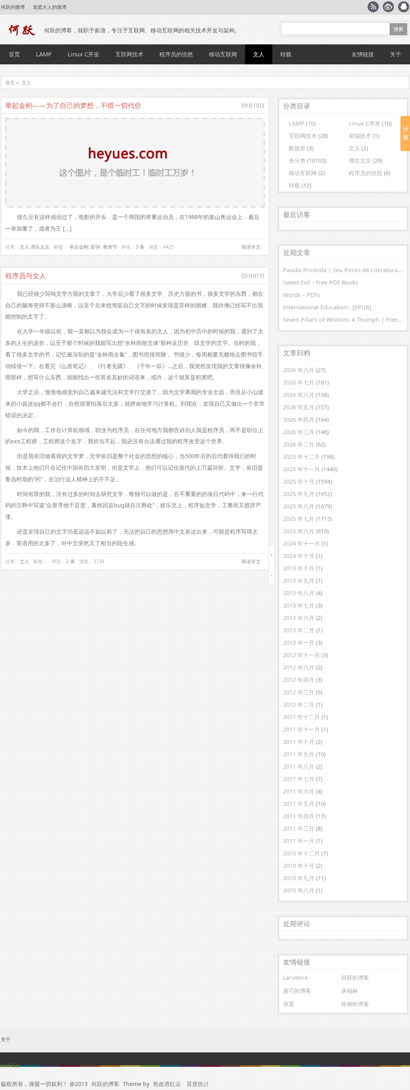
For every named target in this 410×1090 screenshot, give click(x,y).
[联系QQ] (403, 6)
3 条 (140, 246)
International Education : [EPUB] (327, 307)
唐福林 (349, 990)
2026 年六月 (298, 395)
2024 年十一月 (301, 543)
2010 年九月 (298, 878)
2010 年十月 (298, 865)
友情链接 (363, 54)
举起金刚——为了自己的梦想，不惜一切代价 (73, 105)
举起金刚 (78, 246)
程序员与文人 (25, 275)
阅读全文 (251, 246)
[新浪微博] (388, 6)
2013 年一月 (298, 642)
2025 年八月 (298, 506)
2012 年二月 (298, 704)
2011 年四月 (298, 816)
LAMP (44, 54)
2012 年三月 (298, 692)
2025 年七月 (298, 518)
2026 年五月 (298, 407)
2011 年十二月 (301, 717)
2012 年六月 (298, 667)
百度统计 (198, 1084)
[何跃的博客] (22, 30)
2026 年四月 (298, 419)
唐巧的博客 (297, 990)
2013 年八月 (298, 593)
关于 (395, 54)
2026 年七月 (298, 382)
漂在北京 (40, 246)
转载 (285, 54)
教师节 (110, 246)
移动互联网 (223, 54)
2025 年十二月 (301, 456)
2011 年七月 (298, 779)
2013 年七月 (298, 605)
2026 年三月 (298, 432)
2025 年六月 (298, 531)
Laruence (295, 977)
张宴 (288, 1004)
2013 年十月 (298, 568)
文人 (258, 54)
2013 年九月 (298, 580)
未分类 (297, 160)
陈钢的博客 (355, 1004)
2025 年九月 (298, 494)
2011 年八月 (298, 766)
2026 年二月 (298, 444)
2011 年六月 (298, 791)
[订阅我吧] (373, 6)
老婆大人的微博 (49, 7)
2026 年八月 (298, 370)
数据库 (297, 148)
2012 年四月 (298, 679)
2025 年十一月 (301, 469)
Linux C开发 (83, 54)
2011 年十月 (298, 741)
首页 (14, 54)
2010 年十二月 (301, 853)
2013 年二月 (298, 630)
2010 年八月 (298, 890)
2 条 (70, 561)
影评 (95, 246)
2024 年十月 (298, 556)
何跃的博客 (355, 977)
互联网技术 (129, 54)
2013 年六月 (298, 618)
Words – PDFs (301, 295)
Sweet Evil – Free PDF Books (320, 282)
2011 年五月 (298, 803)
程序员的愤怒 (176, 54)
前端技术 (360, 135)
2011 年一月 (298, 841)
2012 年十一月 (301, 655)
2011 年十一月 (301, 729)
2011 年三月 (298, 828)
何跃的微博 (13, 7)
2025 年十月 (298, 481)
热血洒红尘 (167, 1084)
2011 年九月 (298, 754)
